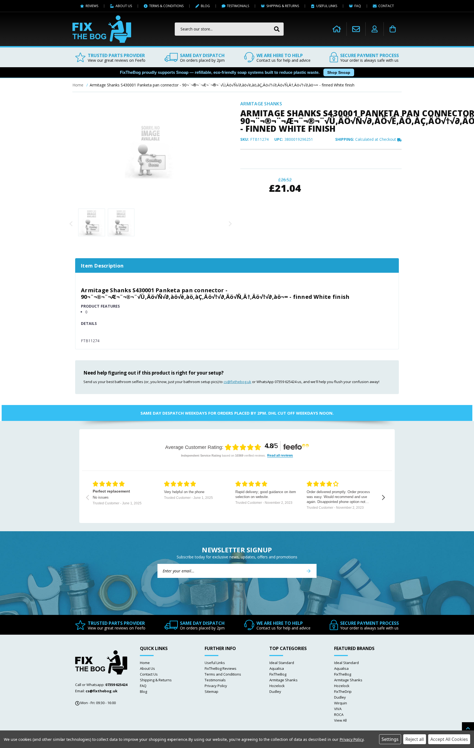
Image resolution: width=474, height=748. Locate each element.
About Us (147, 668)
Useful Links (215, 662)
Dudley (275, 691)
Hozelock (277, 685)
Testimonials (215, 679)
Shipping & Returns (156, 679)
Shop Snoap (338, 72)
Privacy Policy (216, 685)
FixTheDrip (343, 691)
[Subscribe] (309, 571)
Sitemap (211, 691)
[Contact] (356, 29)
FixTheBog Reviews (220, 668)
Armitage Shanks (283, 679)
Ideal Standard (281, 662)
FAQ (143, 685)
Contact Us (149, 674)
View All (340, 720)
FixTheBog (277, 674)
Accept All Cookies (449, 739)
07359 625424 (116, 684)
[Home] (336, 29)
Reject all (414, 739)
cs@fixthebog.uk (237, 381)
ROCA (338, 714)
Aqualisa (276, 668)
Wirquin (340, 703)
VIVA (338, 708)
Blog (143, 691)
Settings (390, 739)
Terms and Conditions (223, 674)
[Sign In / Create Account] (374, 29)
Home (145, 662)
